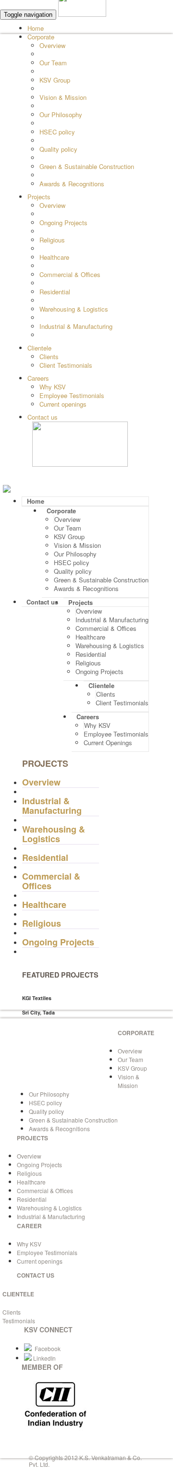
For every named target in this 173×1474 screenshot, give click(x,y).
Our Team (53, 62)
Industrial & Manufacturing (75, 326)
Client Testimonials (65, 365)
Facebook (46, 1348)
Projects (38, 196)
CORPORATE (136, 1032)
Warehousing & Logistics (73, 309)
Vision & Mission (62, 97)
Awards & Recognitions (71, 183)
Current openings (62, 404)
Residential (54, 291)
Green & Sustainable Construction (86, 166)
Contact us (42, 417)
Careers (38, 378)
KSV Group (54, 80)
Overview (52, 45)
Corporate (40, 36)
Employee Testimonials (71, 395)
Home (35, 28)
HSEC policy (57, 131)
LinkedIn (44, 1358)
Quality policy (58, 149)
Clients (49, 356)
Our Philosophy (60, 114)
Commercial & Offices (69, 274)
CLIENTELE (18, 1294)
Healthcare (54, 257)
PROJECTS (32, 1138)
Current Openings (108, 742)
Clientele (39, 347)
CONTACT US (35, 1275)
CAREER (29, 1225)
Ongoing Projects (63, 222)
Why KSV (52, 386)
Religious (52, 239)
